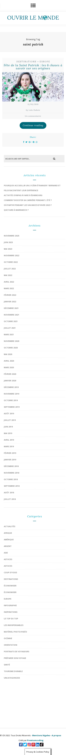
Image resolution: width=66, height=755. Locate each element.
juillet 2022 (10, 268)
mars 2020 (9, 367)
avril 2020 (9, 361)
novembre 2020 (11, 341)
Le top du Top (11, 618)
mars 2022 (9, 288)
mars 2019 (9, 446)
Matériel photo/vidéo (15, 631)
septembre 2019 (11, 407)
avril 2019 (9, 440)
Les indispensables (13, 625)
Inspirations (10, 612)
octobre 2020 (11, 347)
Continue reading (33, 125)
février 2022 (10, 295)
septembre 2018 (11, 486)
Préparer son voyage (15, 658)
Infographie (10, 605)
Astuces (8, 559)
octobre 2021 (11, 321)
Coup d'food (10, 572)
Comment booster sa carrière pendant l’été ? (28, 200)
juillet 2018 (10, 499)
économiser (10, 585)
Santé (7, 664)
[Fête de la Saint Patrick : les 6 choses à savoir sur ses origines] (33, 87)
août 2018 (9, 492)
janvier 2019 (10, 459)
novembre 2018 (11, 473)
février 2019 (10, 453)
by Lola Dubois (33, 110)
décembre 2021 (11, 308)
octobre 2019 (11, 400)
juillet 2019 (10, 420)
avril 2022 (9, 282)
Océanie (8, 638)
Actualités (9, 526)
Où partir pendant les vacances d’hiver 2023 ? (28, 205)
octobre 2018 (11, 479)
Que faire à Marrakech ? (16, 210)
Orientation (10, 645)
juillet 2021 (10, 328)
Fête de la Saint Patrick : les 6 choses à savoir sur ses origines (33, 66)
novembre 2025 (11, 235)
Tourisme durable (13, 671)
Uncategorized (12, 678)
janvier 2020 (10, 380)
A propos (56, 735)
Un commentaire (33, 116)
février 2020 (10, 374)
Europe (45, 61)
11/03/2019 (33, 104)
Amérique (9, 539)
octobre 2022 (11, 262)
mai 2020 (8, 354)
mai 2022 (8, 275)
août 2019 (9, 413)
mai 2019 (8, 433)
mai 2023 (8, 249)
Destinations (26, 61)
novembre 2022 (11, 255)
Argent (8, 546)
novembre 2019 (11, 394)
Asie (6, 552)
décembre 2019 (11, 387)
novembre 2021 (11, 314)
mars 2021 (9, 334)
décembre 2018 (11, 466)
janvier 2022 (10, 301)
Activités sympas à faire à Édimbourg (23, 195)
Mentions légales (41, 735)
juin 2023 (8, 242)
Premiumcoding (35, 740)
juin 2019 (8, 426)
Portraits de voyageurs (16, 651)
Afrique (8, 533)
